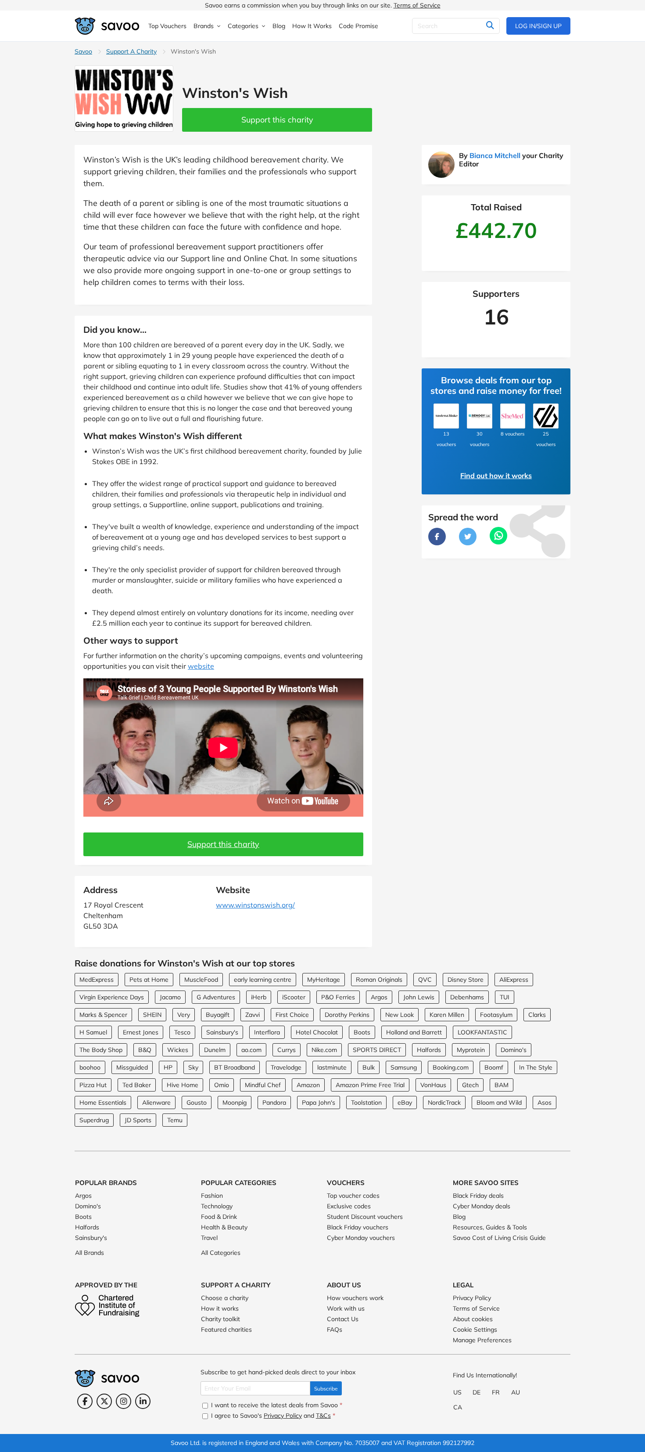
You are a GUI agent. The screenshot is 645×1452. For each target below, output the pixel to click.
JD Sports (138, 1120)
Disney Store (466, 980)
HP (168, 1067)
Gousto (196, 1102)
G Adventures (216, 997)
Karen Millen (447, 1015)
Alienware (156, 1102)
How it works (220, 1308)
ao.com (251, 1050)
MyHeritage (323, 980)
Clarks (537, 1015)
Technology (217, 1206)
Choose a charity (224, 1298)
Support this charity (277, 120)
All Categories (220, 1253)
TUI (504, 997)
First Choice (292, 1015)
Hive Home (182, 1085)
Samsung (404, 1067)
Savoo (83, 51)
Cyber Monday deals (481, 1206)
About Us (344, 1285)
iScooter (293, 997)
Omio (221, 1085)
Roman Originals (379, 980)
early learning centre (262, 980)
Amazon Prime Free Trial (370, 1085)
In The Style (535, 1067)
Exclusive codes (349, 1206)
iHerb (258, 997)
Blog (459, 1217)
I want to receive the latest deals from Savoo (275, 1405)
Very (183, 1015)
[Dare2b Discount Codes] (546, 416)
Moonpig (234, 1102)
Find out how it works (496, 475)
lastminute (332, 1067)
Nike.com (324, 1050)
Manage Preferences (482, 1340)
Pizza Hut (93, 1085)
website (201, 666)
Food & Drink (219, 1217)
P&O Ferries (338, 997)
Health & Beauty (224, 1227)
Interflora (267, 1032)
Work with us (346, 1308)
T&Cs (323, 1416)
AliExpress (513, 980)
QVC (425, 980)
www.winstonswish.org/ (255, 905)
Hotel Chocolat (317, 1032)
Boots (362, 1032)
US (457, 1392)
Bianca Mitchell (494, 155)
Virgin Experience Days (111, 997)
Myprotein (471, 1050)
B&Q (144, 1050)
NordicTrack (444, 1102)
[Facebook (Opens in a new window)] (85, 1401)
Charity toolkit (220, 1319)
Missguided (132, 1067)
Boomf (493, 1067)
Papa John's (318, 1102)
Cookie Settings (475, 1329)
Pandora (274, 1102)
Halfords (429, 1050)
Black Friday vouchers (357, 1227)
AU (515, 1392)
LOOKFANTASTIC (482, 1032)
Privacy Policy (472, 1298)
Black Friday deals (478, 1196)
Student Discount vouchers (365, 1217)
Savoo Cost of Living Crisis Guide (499, 1238)
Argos (379, 997)
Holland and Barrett (414, 1032)
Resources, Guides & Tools (490, 1227)
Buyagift (217, 1015)
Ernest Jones (140, 1032)
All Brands (89, 1253)
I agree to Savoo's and (272, 1416)
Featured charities (226, 1329)
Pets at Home (148, 980)
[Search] (490, 26)
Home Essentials (102, 1102)
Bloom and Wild (499, 1102)
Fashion (212, 1196)
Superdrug (94, 1120)
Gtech (470, 1085)
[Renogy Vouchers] (479, 416)
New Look (399, 1015)
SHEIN (152, 1015)
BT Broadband (234, 1067)
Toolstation (366, 1102)
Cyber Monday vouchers (361, 1238)
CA (457, 1407)
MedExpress (96, 980)
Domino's (514, 1050)
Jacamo (170, 997)
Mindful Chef (263, 1085)
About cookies (473, 1319)
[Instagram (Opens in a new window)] (123, 1401)
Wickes (177, 1050)
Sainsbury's (222, 1032)
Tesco (182, 1032)
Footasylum (496, 1015)
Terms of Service (417, 5)
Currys (286, 1050)
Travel (209, 1238)
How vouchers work (355, 1298)
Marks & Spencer (103, 1015)
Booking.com (451, 1067)
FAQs (334, 1329)
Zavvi (252, 1015)
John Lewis (418, 997)
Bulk (368, 1067)
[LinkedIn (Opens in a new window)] (142, 1401)
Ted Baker (136, 1085)
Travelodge (286, 1067)
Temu (175, 1120)
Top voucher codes (353, 1196)
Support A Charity (131, 51)
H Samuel (93, 1032)
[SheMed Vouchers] (513, 416)
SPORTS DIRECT (377, 1050)
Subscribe (326, 1388)
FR (496, 1392)
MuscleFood (201, 980)
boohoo (89, 1067)
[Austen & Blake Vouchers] (446, 416)
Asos (545, 1102)
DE (476, 1392)
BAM (501, 1085)
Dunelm (215, 1050)
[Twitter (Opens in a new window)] (104, 1401)
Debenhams (467, 997)
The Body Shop (100, 1050)
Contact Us (342, 1319)
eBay (405, 1102)
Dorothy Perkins (347, 1015)
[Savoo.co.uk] (107, 26)
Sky (193, 1067)
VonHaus (433, 1085)
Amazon (308, 1085)
